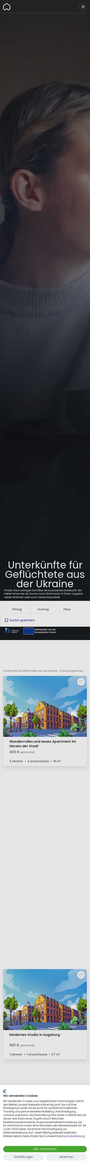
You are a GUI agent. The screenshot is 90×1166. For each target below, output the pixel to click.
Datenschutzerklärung (71, 1136)
